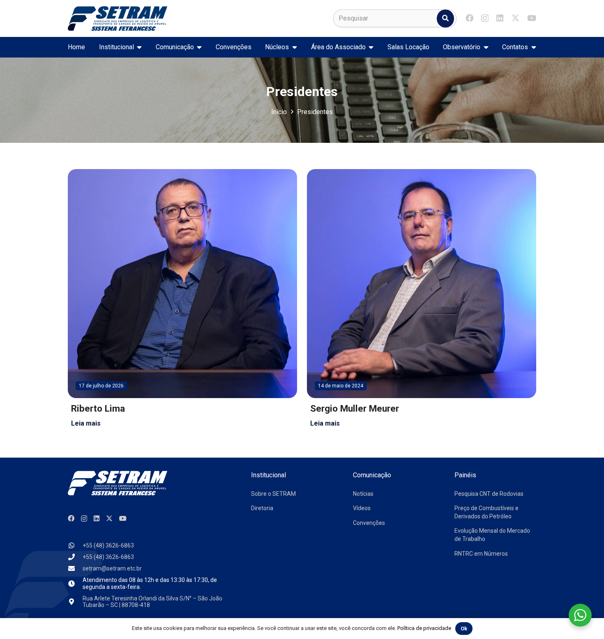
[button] (138, 47)
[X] (515, 18)
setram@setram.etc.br (112, 568)
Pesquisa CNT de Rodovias (488, 493)
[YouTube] (531, 18)
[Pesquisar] (445, 18)
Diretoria (262, 508)
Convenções (369, 523)
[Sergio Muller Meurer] (421, 300)
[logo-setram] (117, 18)
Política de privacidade (424, 628)
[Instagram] (485, 18)
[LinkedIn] (499, 18)
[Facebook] (469, 18)
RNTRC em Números (481, 553)
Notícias (363, 493)
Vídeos (362, 508)
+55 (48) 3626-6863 (108, 545)
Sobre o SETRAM (273, 493)
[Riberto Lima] (182, 300)
